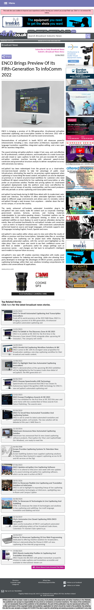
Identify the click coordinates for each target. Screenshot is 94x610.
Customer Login (16, 582)
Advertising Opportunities (46, 582)
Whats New (46, 580)
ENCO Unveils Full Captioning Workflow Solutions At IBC (36, 348)
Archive (67, 31)
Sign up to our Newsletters (13, 591)
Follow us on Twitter (73, 585)
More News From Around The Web (49, 567)
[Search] (88, 36)
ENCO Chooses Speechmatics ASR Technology (31, 381)
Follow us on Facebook (74, 582)
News (74, 31)
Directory (31, 31)
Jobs (62, 31)
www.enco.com (8, 269)
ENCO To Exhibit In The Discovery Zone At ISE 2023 (34, 332)
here (79, 11)
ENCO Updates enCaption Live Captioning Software (34, 467)
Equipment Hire (54, 31)
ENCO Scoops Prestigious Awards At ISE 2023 (31, 397)
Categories (15, 584)
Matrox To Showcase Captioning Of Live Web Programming (37, 537)
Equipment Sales (41, 31)
